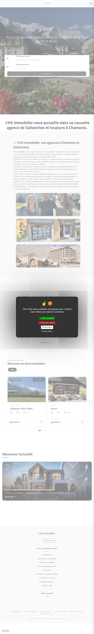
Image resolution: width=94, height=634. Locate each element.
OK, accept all (48, 318)
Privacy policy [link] (47, 331)
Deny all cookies (48, 323)
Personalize (47, 327)
